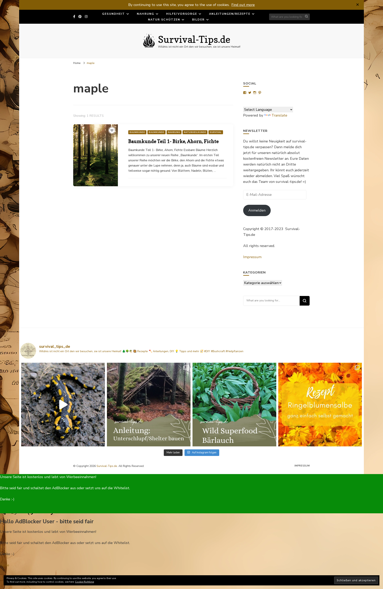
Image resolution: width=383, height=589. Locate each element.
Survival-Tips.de (194, 39)
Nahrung (145, 14)
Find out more (243, 4)
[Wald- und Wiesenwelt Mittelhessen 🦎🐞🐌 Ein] (63, 404)
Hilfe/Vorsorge (181, 14)
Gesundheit (113, 14)
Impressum (252, 257)
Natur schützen (164, 20)
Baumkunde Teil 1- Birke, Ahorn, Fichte (173, 141)
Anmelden (257, 210)
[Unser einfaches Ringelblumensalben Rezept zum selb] (320, 404)
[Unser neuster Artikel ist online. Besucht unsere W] (149, 404)
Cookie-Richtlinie (84, 581)
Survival (216, 132)
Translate (279, 115)
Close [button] (4, 565)
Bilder (198, 20)
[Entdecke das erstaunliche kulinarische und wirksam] (234, 404)
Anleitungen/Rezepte (229, 14)
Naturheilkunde (195, 132)
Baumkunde (137, 132)
